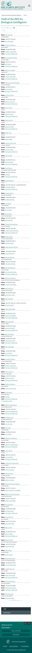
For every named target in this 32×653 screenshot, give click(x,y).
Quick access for (7, 625)
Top (28, 623)
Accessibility (25, 646)
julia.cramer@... (9, 457)
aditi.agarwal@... (9, 41)
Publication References (11, 54)
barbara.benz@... (9, 243)
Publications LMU (7, 401)
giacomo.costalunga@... (11, 444)
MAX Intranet (16, 634)
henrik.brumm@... (10, 378)
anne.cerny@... (9, 424)
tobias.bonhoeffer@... (11, 315)
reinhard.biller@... (10, 305)
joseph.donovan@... (10, 575)
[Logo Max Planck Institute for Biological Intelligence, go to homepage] (13, 5)
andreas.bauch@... (10, 199)
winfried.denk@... (9, 511)
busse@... (7, 397)
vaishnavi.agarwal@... (11, 52)
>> (21, 600)
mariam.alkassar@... (10, 76)
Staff (4, 609)
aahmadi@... (8, 64)
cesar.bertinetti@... (10, 253)
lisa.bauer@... (8, 210)
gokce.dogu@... (9, 554)
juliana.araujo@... (10, 469)
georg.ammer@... (9, 127)
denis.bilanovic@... (10, 295)
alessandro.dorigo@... (11, 588)
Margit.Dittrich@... (10, 546)
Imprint (5, 646)
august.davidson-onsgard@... (13, 490)
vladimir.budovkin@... (11, 388)
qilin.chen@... (8, 434)
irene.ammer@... (9, 149)
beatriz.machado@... (10, 501)
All (14, 28)
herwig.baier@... (9, 162)
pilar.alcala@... (9, 89)
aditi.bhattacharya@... (11, 272)
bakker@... (8, 174)
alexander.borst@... (10, 328)
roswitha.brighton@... (11, 366)
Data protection (14, 646)
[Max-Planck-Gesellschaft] (9, 642)
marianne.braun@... (10, 341)
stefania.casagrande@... (11, 411)
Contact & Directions (16, 630)
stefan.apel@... (9, 139)
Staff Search (6, 612)
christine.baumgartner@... (12, 230)
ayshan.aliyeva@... (10, 102)
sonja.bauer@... (9, 220)
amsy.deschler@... (10, 523)
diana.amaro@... (9, 114)
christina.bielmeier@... (11, 284)
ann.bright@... (9, 353)
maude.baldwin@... (10, 187)
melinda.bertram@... (10, 264)
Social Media (6, 627)
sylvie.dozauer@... (10, 598)
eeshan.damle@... (10, 480)
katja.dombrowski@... (11, 565)
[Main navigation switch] (29, 5)
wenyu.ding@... (9, 534)
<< (9, 600)
